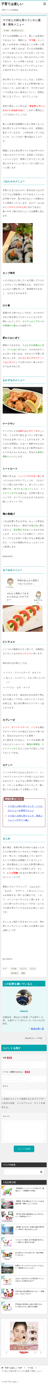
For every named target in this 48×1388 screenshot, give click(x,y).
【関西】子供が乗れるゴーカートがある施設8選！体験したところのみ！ (29, 1202)
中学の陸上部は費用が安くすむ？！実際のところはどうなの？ (29, 1292)
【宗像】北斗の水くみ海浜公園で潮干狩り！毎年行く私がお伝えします (29, 1228)
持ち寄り (14, 973)
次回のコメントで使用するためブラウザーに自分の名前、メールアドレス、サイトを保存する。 (23, 1103)
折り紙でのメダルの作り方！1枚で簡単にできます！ (29, 1254)
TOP (13, 1368)
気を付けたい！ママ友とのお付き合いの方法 (36, 1038)
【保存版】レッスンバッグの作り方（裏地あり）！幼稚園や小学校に (29, 1189)
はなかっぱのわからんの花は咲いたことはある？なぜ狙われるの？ (29, 1280)
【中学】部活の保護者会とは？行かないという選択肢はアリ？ (29, 1215)
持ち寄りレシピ (17, 30)
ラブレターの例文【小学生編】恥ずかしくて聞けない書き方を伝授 (29, 1241)
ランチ (32, 969)
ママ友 (6, 30)
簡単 (23, 973)
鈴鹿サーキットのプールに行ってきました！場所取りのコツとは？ (29, 1267)
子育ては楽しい (12, 4)
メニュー (23, 969)
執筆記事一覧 (37, 1029)
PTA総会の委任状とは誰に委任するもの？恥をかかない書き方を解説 (28, 1305)
